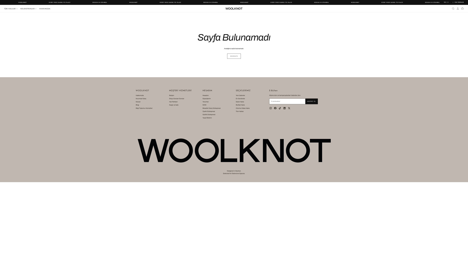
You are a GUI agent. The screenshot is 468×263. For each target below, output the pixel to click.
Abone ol (311, 101)
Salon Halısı (240, 102)
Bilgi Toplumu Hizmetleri (144, 108)
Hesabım (206, 95)
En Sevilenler (240, 98)
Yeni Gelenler (240, 95)
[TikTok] (279, 108)
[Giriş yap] (457, 8)
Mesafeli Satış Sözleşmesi (212, 108)
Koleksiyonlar (27, 9)
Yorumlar (206, 102)
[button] (453, 8)
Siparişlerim (207, 98)
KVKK (204, 105)
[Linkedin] (284, 108)
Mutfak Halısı (240, 105)
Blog (137, 105)
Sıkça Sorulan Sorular (176, 98)
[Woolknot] (234, 150)
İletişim (171, 95)
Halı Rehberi (173, 102)
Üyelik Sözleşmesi (209, 111)
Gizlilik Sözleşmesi (209, 114)
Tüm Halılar (240, 111)
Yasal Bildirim (207, 118)
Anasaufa (234, 56)
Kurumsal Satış (141, 98)
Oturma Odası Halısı (243, 108)
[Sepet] (462, 8)
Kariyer (138, 102)
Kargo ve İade (173, 105)
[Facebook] (275, 108)
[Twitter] (289, 108)
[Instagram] (270, 108)
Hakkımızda (44, 9)
